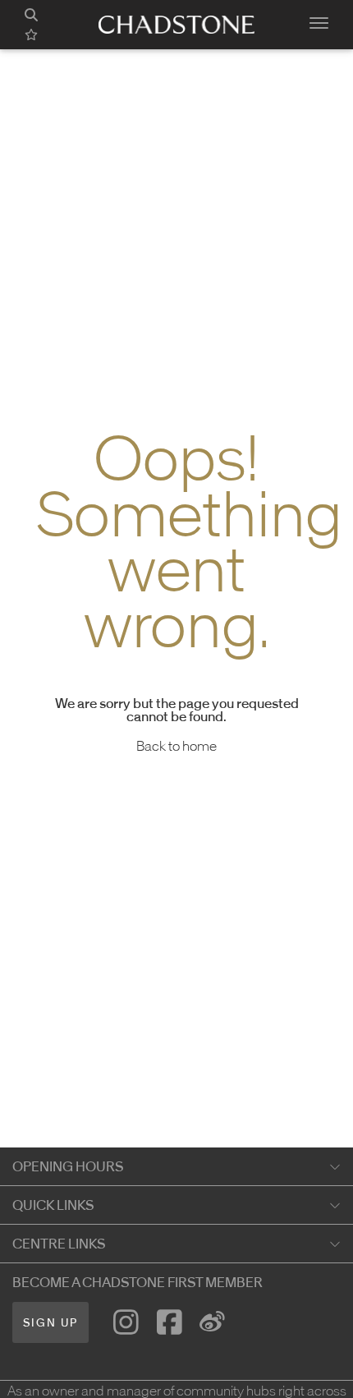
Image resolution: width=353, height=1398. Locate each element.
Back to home (176, 746)
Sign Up (50, 1323)
